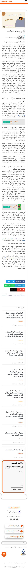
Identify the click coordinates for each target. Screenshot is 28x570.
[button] (20, 281)
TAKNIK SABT (6, 2)
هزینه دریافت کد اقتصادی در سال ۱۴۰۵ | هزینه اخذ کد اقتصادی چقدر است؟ (14, 353)
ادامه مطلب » (20, 321)
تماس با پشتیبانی (13, 512)
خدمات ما (23, 543)
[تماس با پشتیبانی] (19, 512)
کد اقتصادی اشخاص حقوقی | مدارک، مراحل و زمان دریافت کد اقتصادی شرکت (14, 315)
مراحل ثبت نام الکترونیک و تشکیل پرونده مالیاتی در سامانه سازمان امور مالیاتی (14, 334)
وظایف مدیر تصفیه (19, 115)
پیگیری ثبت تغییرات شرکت (14, 449)
